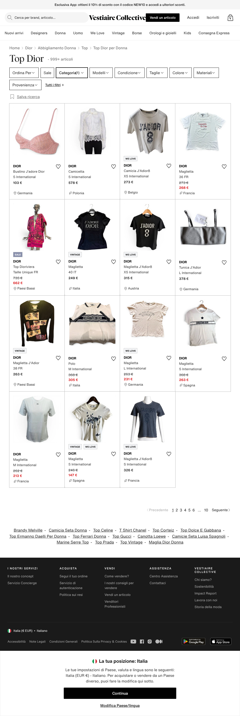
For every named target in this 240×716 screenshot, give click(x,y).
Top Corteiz (163, 530)
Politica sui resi (71, 594)
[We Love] (108, 33)
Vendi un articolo (163, 17)
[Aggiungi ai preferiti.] (58, 166)
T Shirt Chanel (132, 530)
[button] (230, 17)
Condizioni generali (63, 641)
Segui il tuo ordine (74, 576)
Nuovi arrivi (14, 33)
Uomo (78, 33)
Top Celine (103, 530)
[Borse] (145, 33)
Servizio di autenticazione (71, 585)
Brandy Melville (28, 530)
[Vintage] (128, 33)
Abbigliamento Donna (57, 48)
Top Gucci (121, 536)
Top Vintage (131, 542)
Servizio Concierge (22, 583)
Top (84, 48)
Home (14, 48)
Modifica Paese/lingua (120, 705)
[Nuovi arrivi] (27, 33)
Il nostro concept (21, 576)
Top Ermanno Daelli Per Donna (37, 536)
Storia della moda (208, 607)
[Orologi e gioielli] (180, 33)
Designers (39, 33)
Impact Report (206, 593)
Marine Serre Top (73, 542)
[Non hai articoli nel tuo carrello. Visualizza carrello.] (230, 17)
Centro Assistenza (164, 576)
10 (206, 510)
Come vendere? (117, 576)
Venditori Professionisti (115, 604)
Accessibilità (17, 641)
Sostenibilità (204, 586)
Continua (120, 693)
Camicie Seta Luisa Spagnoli (198, 536)
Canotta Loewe (152, 536)
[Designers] (51, 33)
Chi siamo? (203, 579)
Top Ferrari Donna (89, 536)
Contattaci (158, 583)
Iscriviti (213, 17)
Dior (28, 48)
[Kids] (195, 33)
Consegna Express (214, 33)
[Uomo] (87, 33)
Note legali (37, 641)
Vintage (118, 33)
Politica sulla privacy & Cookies (104, 641)
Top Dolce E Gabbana (200, 530)
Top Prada (104, 542)
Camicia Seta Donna (68, 530)
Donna (60, 33)
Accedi (193, 17)
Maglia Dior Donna (166, 542)
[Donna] (69, 33)
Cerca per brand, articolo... (35, 17)
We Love (97, 33)
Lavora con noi (206, 600)
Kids (187, 33)
